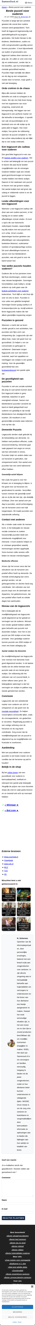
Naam (4, 1200)
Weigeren (17, 1312)
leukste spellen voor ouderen (16, 158)
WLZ (6, 867)
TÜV (6, 871)
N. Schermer (23, 17)
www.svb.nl (8, 864)
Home (4, 7)
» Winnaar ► (12, 805)
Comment (6, 1178)
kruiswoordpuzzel (9, 370)
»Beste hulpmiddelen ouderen (17, 1253)
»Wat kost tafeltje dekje (17, 1267)
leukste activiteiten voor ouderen (15, 291)
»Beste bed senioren (17, 1239)
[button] (32, 1286)
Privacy (19, 1322)
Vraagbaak (8, 860)
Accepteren (17, 1307)
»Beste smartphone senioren (17, 1274)
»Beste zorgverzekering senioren (17, 1277)
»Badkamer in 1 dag (17, 1264)
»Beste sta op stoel (17, 1243)
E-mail (4, 1209)
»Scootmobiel (17, 1271)
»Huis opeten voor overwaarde (17, 1260)
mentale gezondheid (10, 711)
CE (5, 874)
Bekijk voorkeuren (17, 1317)
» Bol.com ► (12, 810)
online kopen (12, 773)
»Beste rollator (17, 1250)
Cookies (15, 1322)
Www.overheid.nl (11, 857)
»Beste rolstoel (17, 1246)
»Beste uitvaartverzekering (17, 1236)
